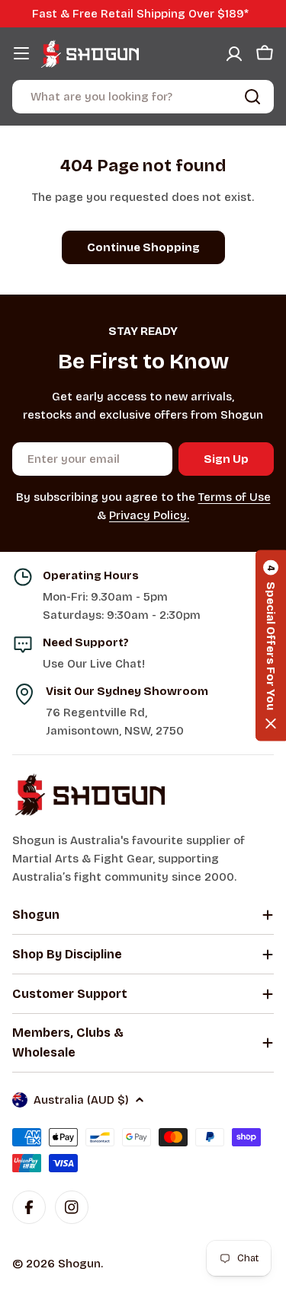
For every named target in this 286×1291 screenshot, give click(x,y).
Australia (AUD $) (81, 1100)
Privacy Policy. (149, 515)
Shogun (79, 1263)
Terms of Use (234, 497)
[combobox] (143, 96)
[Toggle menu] (21, 53)
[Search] (252, 97)
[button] (270, 645)
